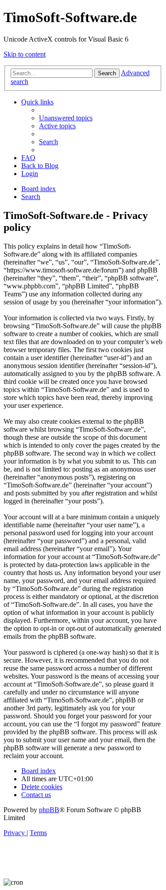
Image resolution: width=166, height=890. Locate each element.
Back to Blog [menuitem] (39, 165)
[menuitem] (66, 118)
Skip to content (25, 54)
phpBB (49, 809)
